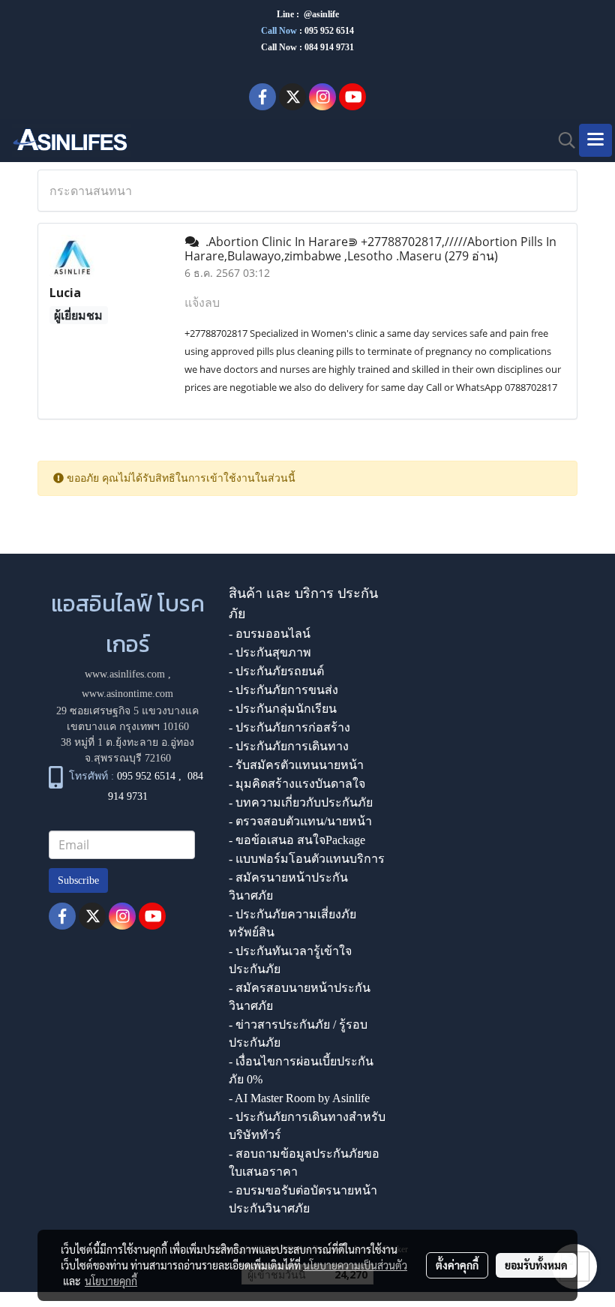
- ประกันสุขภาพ (270, 652)
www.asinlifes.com (125, 674)
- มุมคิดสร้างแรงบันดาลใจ (297, 783)
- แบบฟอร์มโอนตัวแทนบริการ (307, 858)
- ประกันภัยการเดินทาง (289, 746)
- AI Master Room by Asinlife (299, 1098)
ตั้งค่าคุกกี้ (457, 1265)
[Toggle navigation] (595, 140)
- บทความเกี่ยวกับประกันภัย (301, 802)
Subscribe (78, 880)
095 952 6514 (329, 31)
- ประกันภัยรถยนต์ (276, 671)
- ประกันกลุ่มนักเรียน (283, 708)
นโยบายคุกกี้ (111, 1280)
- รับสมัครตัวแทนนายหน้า (296, 765)
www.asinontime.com (127, 693)
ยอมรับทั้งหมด (536, 1265)
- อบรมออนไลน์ (269, 633)
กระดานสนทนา (91, 190)
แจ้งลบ (202, 302)
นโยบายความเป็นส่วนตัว (355, 1265)
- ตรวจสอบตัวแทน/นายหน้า (300, 821)
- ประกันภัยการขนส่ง (283, 690)
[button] (562, 140)
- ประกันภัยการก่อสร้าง (289, 727)
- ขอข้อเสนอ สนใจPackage (297, 840)
